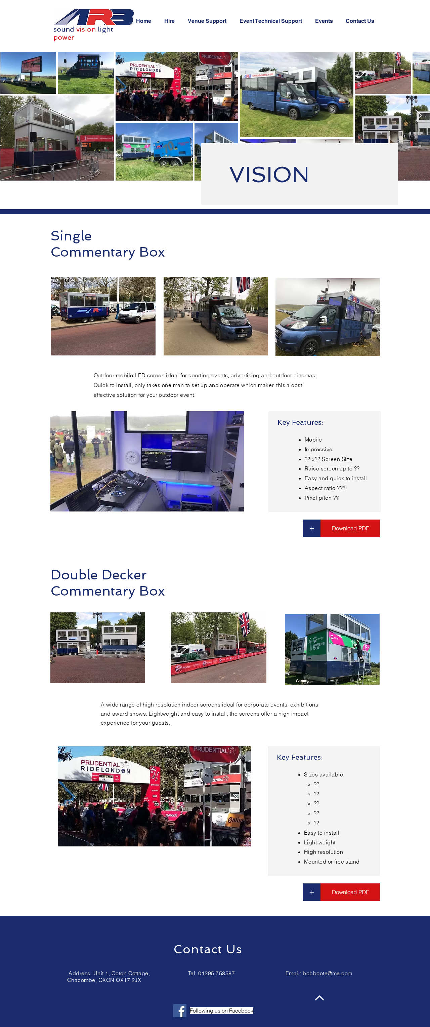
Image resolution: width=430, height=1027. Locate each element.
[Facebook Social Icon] (179, 1010)
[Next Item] (418, 115)
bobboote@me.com (327, 973)
